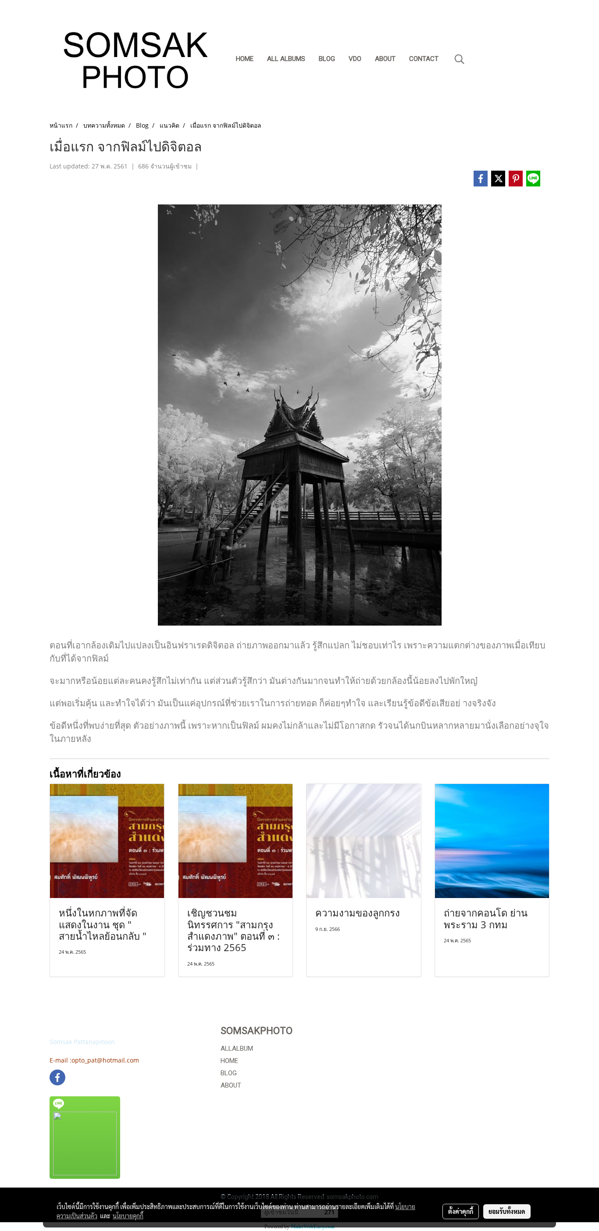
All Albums (286, 59)
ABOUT (231, 1085)
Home (244, 59)
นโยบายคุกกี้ (128, 1216)
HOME (229, 1061)
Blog (327, 59)
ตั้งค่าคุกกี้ (460, 1211)
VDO (355, 59)
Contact (424, 59)
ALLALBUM (237, 1048)
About (385, 59)
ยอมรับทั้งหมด (506, 1211)
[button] (459, 59)
